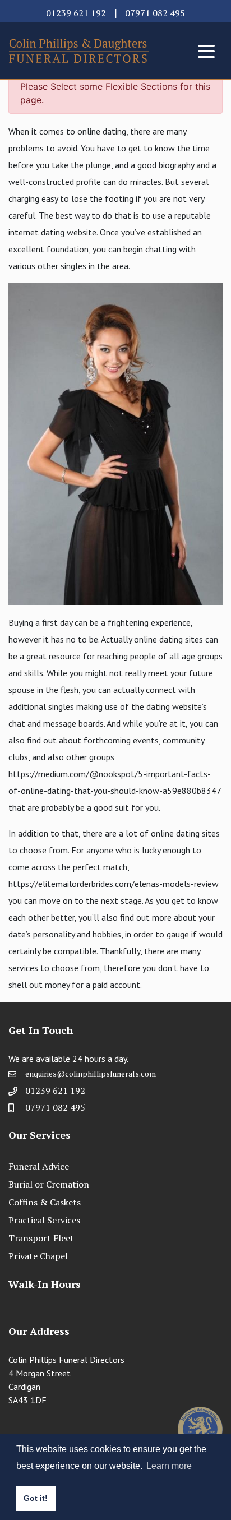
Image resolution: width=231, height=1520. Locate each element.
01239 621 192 (76, 13)
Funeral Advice (38, 1166)
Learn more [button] (169, 1466)
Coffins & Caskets (44, 1202)
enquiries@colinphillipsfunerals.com (90, 1073)
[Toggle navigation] (206, 50)
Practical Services (44, 1220)
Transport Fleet (41, 1238)
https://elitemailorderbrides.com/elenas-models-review (113, 883)
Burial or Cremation (48, 1184)
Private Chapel (38, 1256)
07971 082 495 (155, 13)
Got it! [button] (36, 1498)
